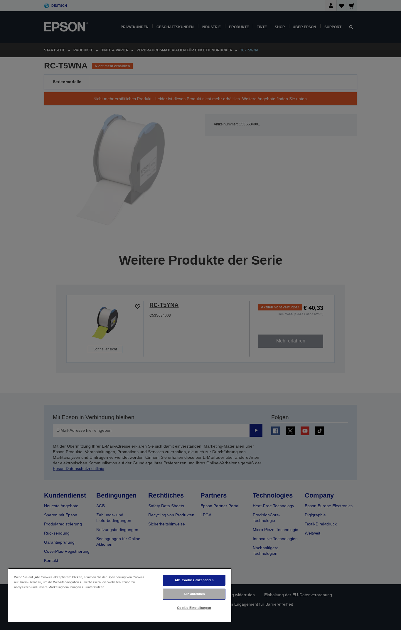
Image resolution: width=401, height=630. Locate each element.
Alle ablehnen (194, 594)
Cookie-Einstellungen (194, 607)
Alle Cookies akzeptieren (194, 580)
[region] (119, 595)
